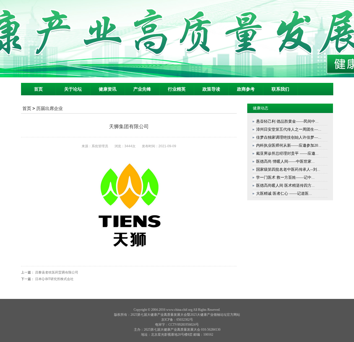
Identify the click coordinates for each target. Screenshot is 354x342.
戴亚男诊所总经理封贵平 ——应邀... (287, 153)
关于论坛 (73, 89)
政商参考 (246, 89)
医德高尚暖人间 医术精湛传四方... (285, 185)
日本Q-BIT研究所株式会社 (54, 279)
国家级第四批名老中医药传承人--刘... (288, 169)
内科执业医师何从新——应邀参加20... (288, 145)
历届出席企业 (49, 108)
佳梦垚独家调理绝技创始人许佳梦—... (288, 137)
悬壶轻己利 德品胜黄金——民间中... (287, 121)
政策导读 (211, 89)
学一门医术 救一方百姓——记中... (285, 177)
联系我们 (280, 89)
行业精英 (177, 89)
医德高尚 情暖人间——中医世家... (285, 161)
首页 (38, 89)
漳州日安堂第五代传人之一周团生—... (288, 129)
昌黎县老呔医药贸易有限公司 (56, 272)
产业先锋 (142, 89)
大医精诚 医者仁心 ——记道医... (284, 193)
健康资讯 (107, 89)
